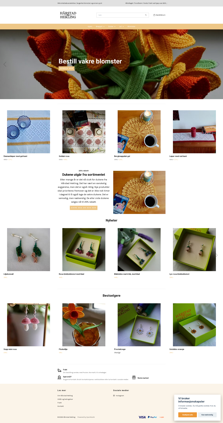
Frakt (59, 403)
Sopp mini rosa (10, 349)
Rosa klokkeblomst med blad (71, 274)
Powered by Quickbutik (86, 417)
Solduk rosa (64, 156)
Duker (110, 26)
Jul (120, 26)
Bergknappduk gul (122, 156)
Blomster (131, 26)
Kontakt (60, 406)
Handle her (66, 68)
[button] (109, 97)
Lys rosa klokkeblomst (179, 274)
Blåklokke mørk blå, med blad (127, 274)
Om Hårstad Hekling (65, 396)
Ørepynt (99, 26)
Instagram (119, 396)
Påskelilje (63, 349)
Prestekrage (120, 349)
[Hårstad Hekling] (85, 15)
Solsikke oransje (176, 349)
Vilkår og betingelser (65, 399)
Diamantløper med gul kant (15, 156)
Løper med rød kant (178, 156)
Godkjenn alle (187, 415)
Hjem (90, 26)
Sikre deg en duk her (83, 208)
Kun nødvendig (207, 415)
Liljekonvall (8, 274)
